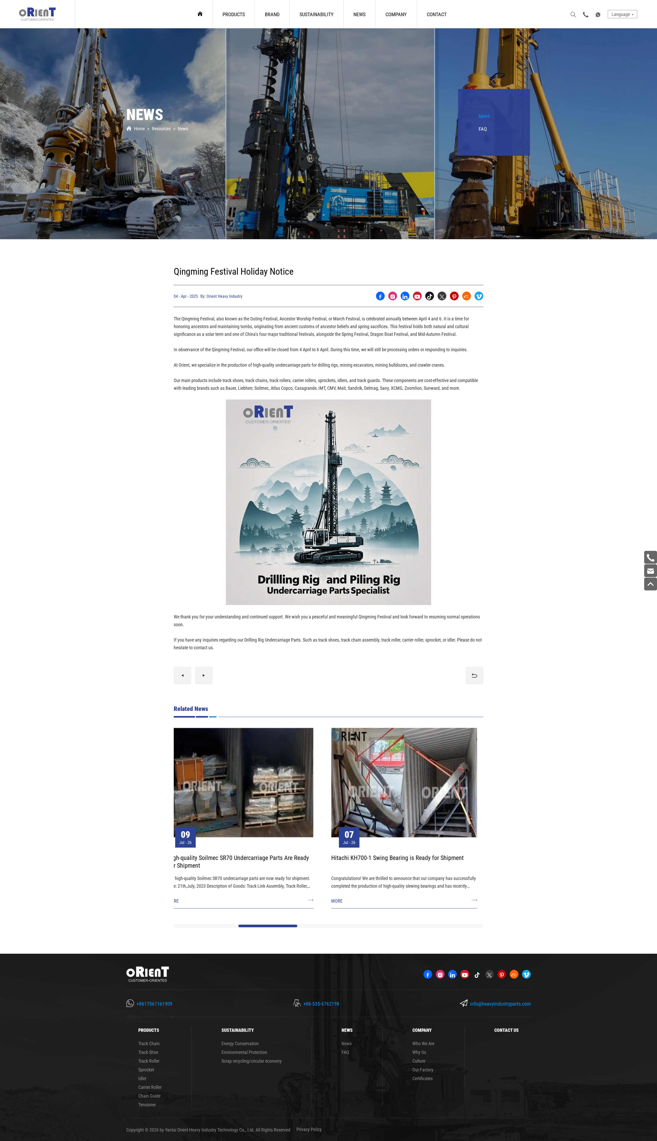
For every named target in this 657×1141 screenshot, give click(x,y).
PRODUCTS (234, 14)
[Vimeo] (479, 296)
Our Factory (422, 1069)
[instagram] (392, 296)
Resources (161, 128)
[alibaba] (466, 296)
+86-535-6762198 (321, 1003)
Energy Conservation (240, 1043)
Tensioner (147, 1104)
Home (139, 128)
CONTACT (437, 14)
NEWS (359, 14)
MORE (179, 901)
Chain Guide (149, 1096)
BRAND (272, 14)
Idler (142, 1078)
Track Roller (148, 1061)
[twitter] (442, 296)
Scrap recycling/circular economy (251, 1061)
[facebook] (380, 296)
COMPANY (396, 14)
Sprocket (146, 1069)
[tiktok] (429, 296)
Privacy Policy (309, 1129)
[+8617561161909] (650, 557)
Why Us (419, 1052)
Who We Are (423, 1043)
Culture (418, 1061)
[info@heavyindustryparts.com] (650, 570)
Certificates (422, 1078)
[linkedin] (405, 296)
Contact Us (506, 1030)
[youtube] (417, 296)
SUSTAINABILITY (316, 14)
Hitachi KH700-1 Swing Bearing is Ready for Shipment (240, 858)
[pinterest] (454, 296)
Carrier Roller (149, 1087)
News (183, 128)
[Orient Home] (37, 14)
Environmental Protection (244, 1052)
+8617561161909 (154, 1003)
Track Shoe (148, 1052)
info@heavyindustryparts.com (500, 1003)
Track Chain (149, 1043)
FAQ (483, 128)
